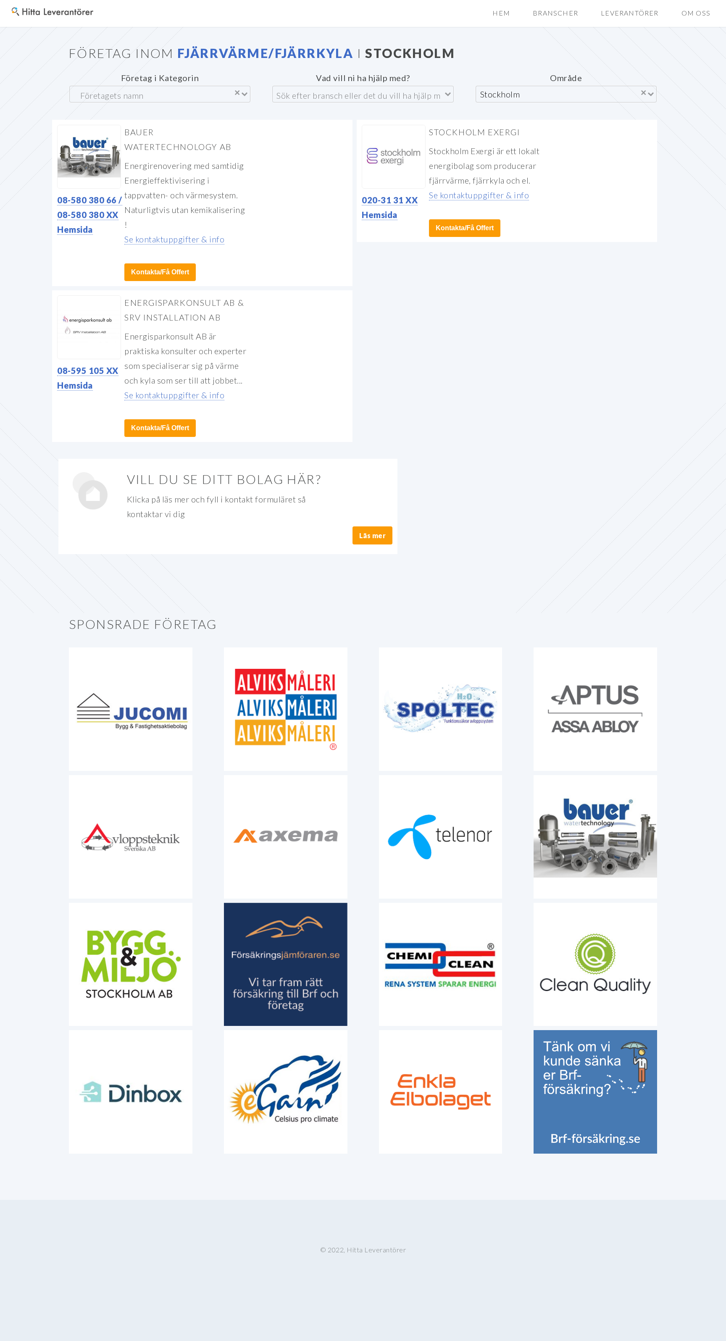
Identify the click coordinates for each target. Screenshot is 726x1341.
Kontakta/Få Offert (160, 272)
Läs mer (372, 535)
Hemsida (75, 229)
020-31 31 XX (390, 200)
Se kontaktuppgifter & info (174, 239)
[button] (696, 13)
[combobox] (154, 94)
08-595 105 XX (87, 370)
